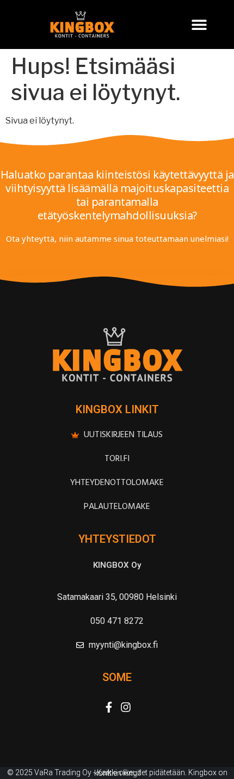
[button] (199, 25)
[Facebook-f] (108, 707)
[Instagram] (125, 707)
